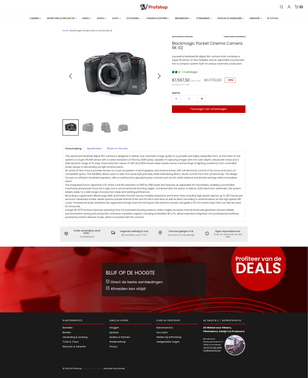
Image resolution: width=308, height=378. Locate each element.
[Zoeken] (279, 7)
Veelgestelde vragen (168, 341)
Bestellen (68, 327)
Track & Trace (70, 341)
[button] (159, 76)
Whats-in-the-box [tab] (117, 148)
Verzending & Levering (75, 337)
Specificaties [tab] (94, 148)
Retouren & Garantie (74, 346)
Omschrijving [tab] (73, 148)
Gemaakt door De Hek (114, 368)
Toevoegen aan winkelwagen (208, 109)
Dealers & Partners (119, 337)
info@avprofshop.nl (212, 350)
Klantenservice (164, 327)
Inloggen (114, 327)
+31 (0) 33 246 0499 (212, 347)
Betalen (67, 332)
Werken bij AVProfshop (168, 337)
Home (65, 30)
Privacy (113, 346)
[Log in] (287, 7)
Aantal (176, 93)
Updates (114, 332)
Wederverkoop (117, 341)
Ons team (162, 332)
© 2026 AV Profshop (72, 368)
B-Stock (272, 18)
